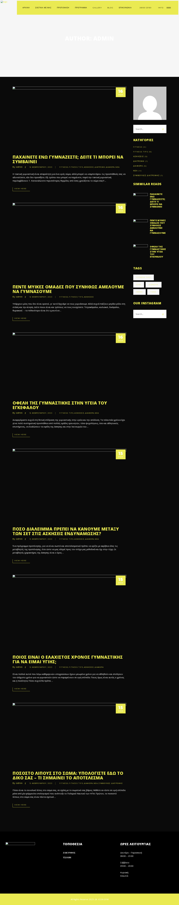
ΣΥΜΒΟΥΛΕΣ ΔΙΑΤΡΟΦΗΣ (111, 783)
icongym (153, 285)
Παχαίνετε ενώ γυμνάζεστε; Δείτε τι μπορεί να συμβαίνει (68, 159)
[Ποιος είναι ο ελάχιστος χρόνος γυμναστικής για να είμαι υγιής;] (69, 613)
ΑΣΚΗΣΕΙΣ (89, 167)
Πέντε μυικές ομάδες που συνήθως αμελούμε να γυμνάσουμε (68, 289)
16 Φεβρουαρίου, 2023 (40, 167)
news (139, 292)
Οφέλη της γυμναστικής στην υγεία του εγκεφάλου (60, 405)
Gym (138, 285)
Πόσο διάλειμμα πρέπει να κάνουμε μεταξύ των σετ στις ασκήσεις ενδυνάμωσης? (66, 531)
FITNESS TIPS (76, 167)
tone (153, 292)
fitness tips (143, 277)
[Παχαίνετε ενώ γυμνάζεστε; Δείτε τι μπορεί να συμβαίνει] (69, 118)
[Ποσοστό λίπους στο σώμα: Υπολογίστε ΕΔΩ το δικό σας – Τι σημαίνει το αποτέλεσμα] (69, 735)
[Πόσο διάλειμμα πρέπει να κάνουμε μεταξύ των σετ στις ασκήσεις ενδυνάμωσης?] (69, 485)
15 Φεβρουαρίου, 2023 (40, 539)
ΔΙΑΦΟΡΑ (110, 167)
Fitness (63, 167)
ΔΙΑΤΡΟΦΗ (100, 167)
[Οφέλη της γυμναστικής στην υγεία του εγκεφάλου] (69, 364)
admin (19, 166)
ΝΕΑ (118, 167)
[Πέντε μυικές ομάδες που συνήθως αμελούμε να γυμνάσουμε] (69, 241)
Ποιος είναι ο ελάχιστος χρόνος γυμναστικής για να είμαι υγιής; (68, 659)
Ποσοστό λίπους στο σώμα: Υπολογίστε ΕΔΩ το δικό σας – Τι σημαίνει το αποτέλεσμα (68, 775)
